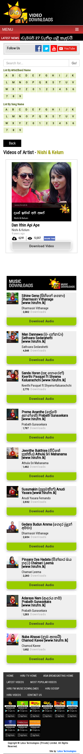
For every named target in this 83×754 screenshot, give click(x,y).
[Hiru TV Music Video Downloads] (29, 12)
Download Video (41, 246)
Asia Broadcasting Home (58, 675)
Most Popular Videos (43, 682)
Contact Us (34, 695)
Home (10, 675)
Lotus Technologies (66, 751)
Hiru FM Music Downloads (23, 688)
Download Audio (41, 321)
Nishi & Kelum (20, 230)
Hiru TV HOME (28, 675)
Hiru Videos (14, 695)
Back (12, 143)
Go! (74, 63)
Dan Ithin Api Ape (26, 225)
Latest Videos (15, 682)
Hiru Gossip (52, 688)
